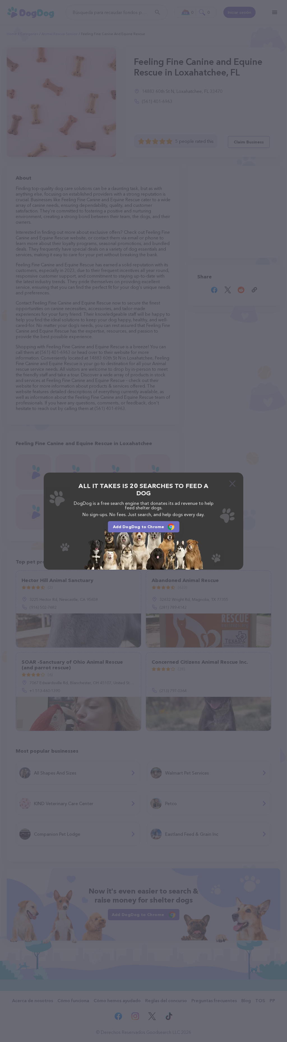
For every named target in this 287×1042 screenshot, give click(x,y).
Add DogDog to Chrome (138, 526)
